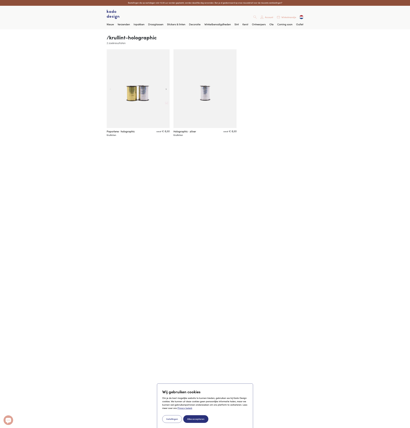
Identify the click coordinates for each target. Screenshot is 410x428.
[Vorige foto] (110, 88)
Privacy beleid (184, 408)
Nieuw (110, 24)
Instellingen (172, 418)
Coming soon (284, 24)
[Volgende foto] (166, 88)
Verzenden (124, 24)
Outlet (299, 24)
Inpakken (139, 24)
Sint (236, 24)
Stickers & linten (176, 24)
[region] (138, 88)
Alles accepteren (195, 418)
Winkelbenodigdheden (217, 24)
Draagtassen (155, 24)
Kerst (245, 24)
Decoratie (195, 24)
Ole (271, 24)
